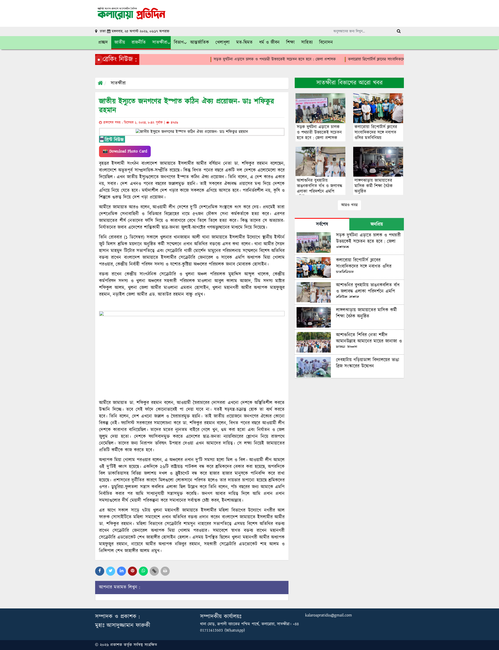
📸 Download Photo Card (125, 151)
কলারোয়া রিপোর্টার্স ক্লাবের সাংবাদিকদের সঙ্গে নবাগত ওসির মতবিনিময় (373, 59)
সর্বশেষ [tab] (322, 224)
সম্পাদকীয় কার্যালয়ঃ (220, 617)
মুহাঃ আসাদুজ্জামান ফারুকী (122, 625)
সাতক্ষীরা (118, 83)
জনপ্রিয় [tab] (377, 224)
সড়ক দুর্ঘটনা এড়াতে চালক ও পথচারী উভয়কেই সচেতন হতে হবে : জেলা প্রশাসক (248, 59)
